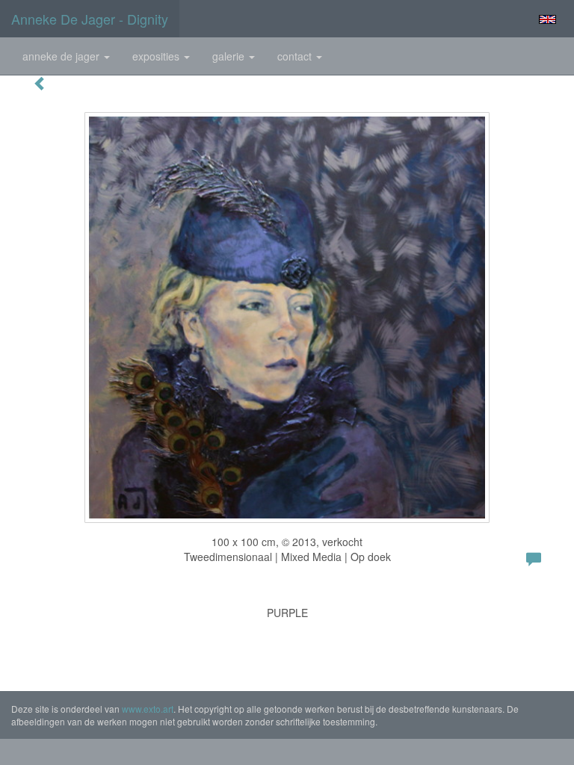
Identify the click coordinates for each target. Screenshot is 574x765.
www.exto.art (147, 708)
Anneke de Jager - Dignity (89, 18)
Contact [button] (296, 56)
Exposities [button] (157, 56)
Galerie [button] (229, 56)
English (547, 19)
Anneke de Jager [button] (62, 56)
